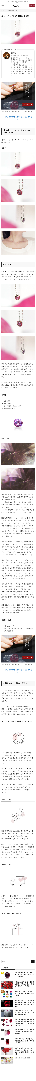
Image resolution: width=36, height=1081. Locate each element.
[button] (2, 5)
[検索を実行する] (33, 961)
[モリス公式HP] (17, 6)
